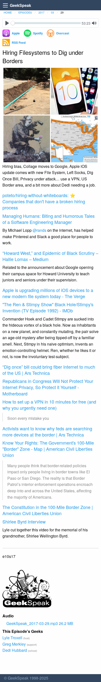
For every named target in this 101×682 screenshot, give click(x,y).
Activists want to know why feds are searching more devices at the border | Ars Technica (47, 431)
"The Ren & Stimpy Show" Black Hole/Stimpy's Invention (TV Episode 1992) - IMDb (47, 307)
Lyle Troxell (12, 637)
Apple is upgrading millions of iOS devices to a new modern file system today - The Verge (47, 293)
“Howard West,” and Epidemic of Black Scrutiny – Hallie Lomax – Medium (50, 256)
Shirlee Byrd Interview (24, 521)
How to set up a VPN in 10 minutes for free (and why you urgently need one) (49, 404)
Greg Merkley (14, 644)
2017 (41, 12)
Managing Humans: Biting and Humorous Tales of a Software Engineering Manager (48, 219)
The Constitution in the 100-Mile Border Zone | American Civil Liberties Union (47, 510)
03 (52, 12)
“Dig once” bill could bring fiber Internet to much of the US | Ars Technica (48, 369)
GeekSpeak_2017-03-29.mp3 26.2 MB (39, 623)
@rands (39, 230)
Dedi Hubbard (14, 650)
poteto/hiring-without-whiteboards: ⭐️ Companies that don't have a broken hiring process (43, 201)
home (8, 12)
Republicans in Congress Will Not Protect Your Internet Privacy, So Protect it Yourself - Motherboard (47, 387)
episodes (25, 12)
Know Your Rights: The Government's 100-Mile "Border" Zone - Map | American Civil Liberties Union (48, 448)
